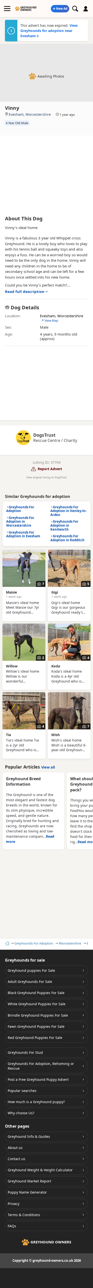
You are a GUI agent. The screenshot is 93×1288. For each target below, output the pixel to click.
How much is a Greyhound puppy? (36, 1101)
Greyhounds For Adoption (33, 943)
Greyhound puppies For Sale (31, 970)
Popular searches (22, 1090)
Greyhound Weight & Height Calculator (40, 1170)
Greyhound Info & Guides (29, 1136)
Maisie (11, 592)
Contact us (16, 1158)
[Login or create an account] (86, 8)
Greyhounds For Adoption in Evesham (23, 534)
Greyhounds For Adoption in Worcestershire (20, 521)
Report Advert (50, 468)
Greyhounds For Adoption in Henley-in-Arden (68, 511)
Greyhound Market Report (29, 1181)
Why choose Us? (21, 1113)
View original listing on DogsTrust (46, 477)
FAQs (12, 1226)
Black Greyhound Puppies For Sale (36, 992)
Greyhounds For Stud (25, 1052)
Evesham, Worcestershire (30, 114)
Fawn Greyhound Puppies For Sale (36, 1026)
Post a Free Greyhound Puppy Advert (38, 1079)
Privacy (13, 1203)
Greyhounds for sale (25, 960)
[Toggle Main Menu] (7, 8)
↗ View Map (49, 320)
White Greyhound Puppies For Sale (36, 1004)
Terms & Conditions (24, 1214)
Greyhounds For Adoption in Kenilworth (64, 525)
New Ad (61, 8)
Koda (55, 666)
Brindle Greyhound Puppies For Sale (38, 1015)
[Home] (7, 943)
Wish (55, 734)
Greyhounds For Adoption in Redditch (67, 538)
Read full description (24, 291)
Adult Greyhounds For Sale (30, 981)
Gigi (54, 592)
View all (48, 767)
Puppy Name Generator (27, 1192)
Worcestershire (70, 943)
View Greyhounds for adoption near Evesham (49, 30)
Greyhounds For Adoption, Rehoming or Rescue (41, 1065)
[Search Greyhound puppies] (75, 8)
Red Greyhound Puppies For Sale (35, 1037)
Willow (12, 666)
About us (15, 1147)
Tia (8, 734)
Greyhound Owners (28, 9)
